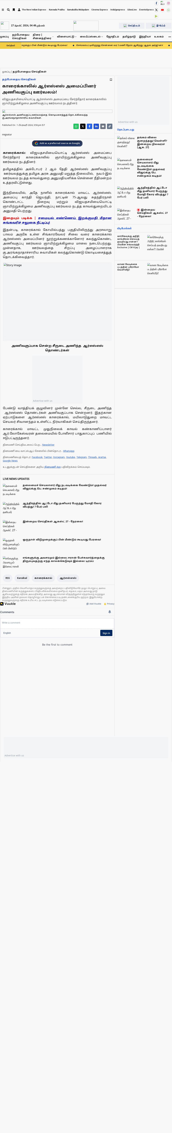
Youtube (70, 457)
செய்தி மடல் (134, 25)
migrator (7, 134)
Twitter (48, 457)
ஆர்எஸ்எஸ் (68, 578)
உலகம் (159, 36)
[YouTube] (162, 10)
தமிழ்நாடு (129, 36)
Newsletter (48, 445)
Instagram (59, 457)
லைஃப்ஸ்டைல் (90, 36)
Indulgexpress (117, 10)
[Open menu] (3, 10)
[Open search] (8, 9)
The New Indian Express (34, 10)
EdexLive (132, 10)
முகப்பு (4, 36)
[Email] (103, 126)
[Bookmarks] (13, 9)
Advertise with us (42, 400)
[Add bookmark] (111, 79)
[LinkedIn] (96, 126)
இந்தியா (145, 36)
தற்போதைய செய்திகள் (20, 37)
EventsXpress (146, 10)
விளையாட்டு (65, 36)
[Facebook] (156, 3)
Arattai (102, 457)
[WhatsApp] (168, 10)
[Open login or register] (19, 9)
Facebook (37, 457)
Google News (10, 461)
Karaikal (22, 578)
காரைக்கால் (43, 578)
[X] (156, 10)
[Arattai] (162, 3)
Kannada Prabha (56, 10)
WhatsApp (68, 451)
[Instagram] (168, 3)
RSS (8, 578)
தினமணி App (52, 467)
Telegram (81, 457)
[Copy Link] (109, 126)
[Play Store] (156, 16)
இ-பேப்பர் (161, 25)
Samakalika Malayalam (78, 10)
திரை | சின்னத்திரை (42, 37)
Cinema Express (99, 10)
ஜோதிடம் (112, 36)
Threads (92, 457)
